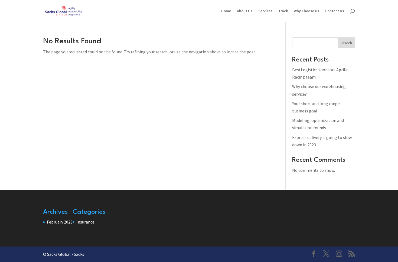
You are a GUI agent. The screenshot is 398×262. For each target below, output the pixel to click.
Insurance (85, 222)
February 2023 (60, 222)
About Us (244, 11)
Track (283, 11)
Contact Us (334, 11)
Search (346, 42)
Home (226, 11)
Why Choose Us (306, 11)
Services (265, 11)
